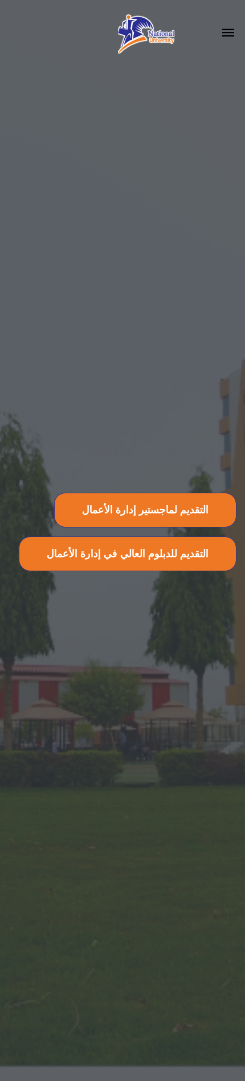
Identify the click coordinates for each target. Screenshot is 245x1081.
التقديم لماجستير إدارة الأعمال (145, 509)
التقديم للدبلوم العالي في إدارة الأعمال (128, 553)
